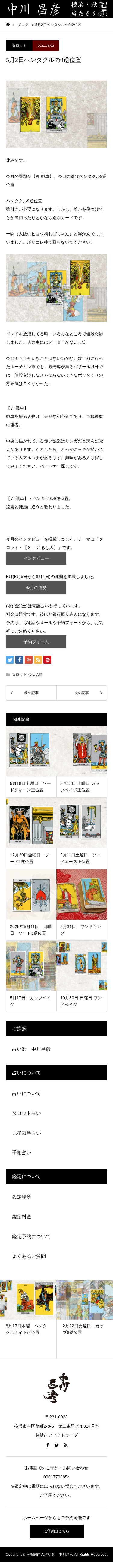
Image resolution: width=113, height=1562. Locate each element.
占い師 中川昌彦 (31, 1049)
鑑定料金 (21, 1216)
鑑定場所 (21, 1196)
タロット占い (26, 1113)
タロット (19, 45)
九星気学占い (26, 1132)
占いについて (26, 1093)
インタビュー (36, 558)
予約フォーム (36, 641)
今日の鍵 (35, 674)
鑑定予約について (31, 1236)
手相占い (21, 1152)
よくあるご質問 (29, 1256)
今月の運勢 (36, 587)
